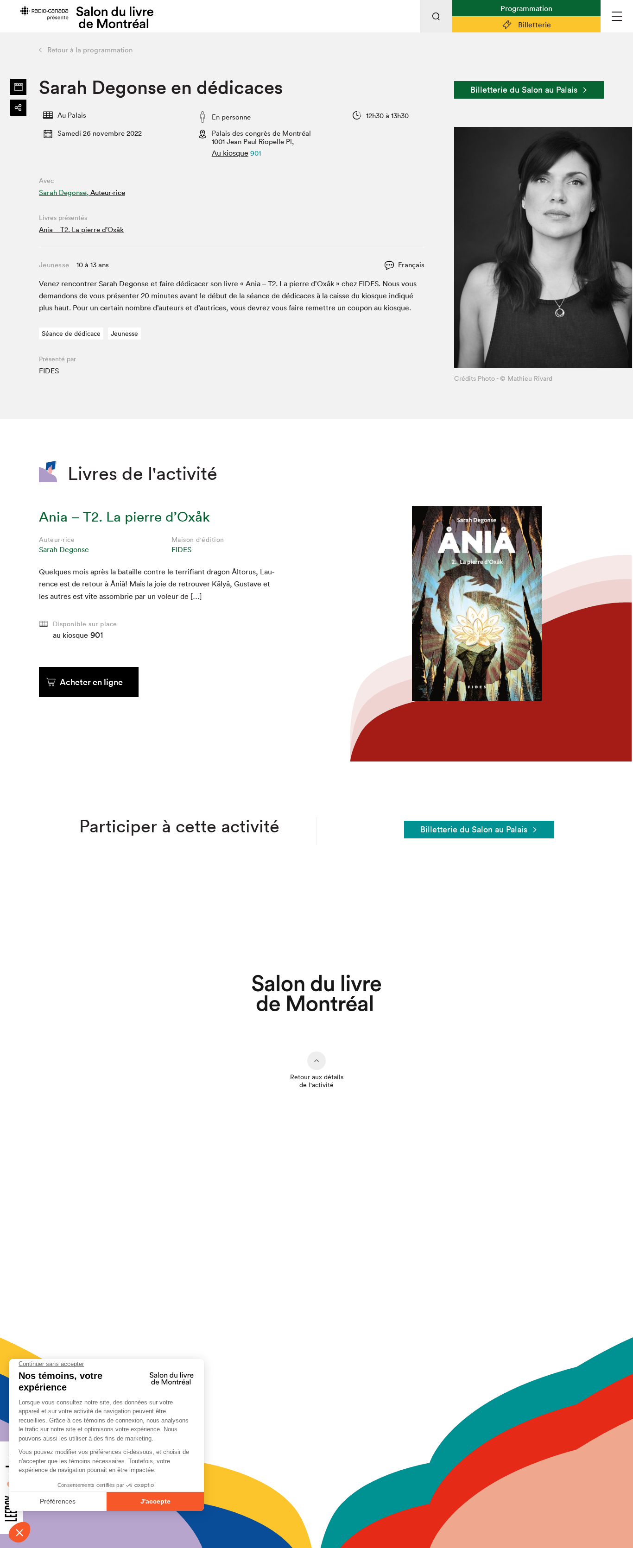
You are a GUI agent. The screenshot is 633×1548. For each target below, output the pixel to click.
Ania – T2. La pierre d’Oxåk (81, 229)
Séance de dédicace (71, 333)
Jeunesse (124, 333)
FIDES (49, 370)
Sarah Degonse (64, 549)
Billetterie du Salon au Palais (523, 89)
